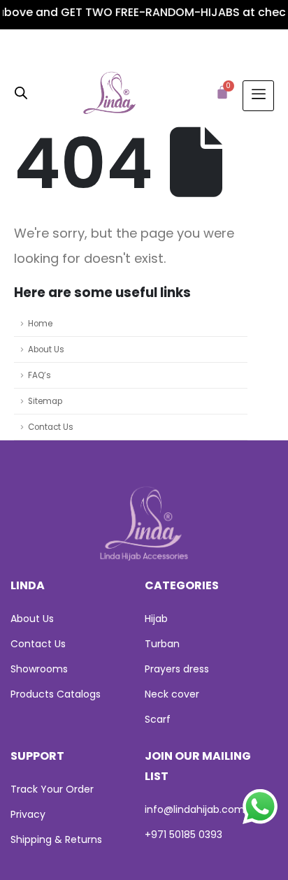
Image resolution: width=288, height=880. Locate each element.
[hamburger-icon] (258, 95)
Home (40, 323)
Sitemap (45, 401)
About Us (46, 349)
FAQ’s (39, 375)
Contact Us (50, 427)
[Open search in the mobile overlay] (21, 92)
